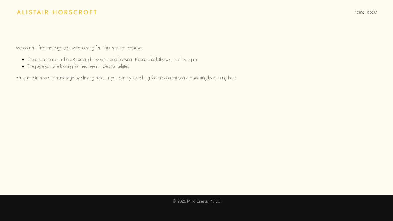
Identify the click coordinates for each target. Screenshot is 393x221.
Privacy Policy (196, 207)
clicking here (92, 78)
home (359, 12)
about (372, 12)
